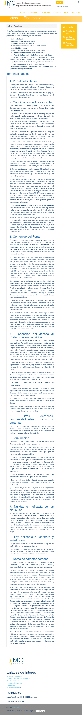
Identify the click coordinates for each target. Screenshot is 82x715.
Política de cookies (13, 687)
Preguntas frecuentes (14, 683)
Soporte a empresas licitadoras (17, 678)
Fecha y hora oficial (70, 44)
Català (80, 10)
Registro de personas (70, 32)
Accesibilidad (11, 685)
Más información (62, 6)
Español (69, 10)
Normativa (70, 27)
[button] (79, 2)
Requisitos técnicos (13, 681)
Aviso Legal (16, 707)
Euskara (75, 10)
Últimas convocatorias (14, 676)
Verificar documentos (71, 38)
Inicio (22, 12)
